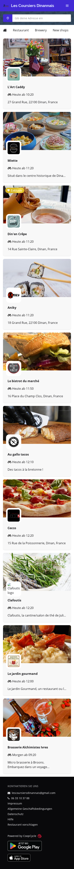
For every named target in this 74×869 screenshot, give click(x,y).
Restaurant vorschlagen (23, 824)
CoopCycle (29, 836)
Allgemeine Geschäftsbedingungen (30, 809)
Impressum (15, 803)
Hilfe (10, 819)
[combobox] (37, 18)
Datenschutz (16, 814)
